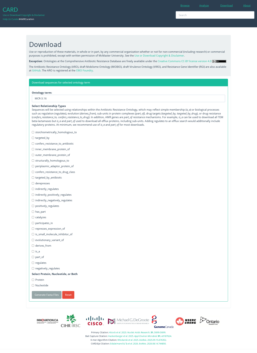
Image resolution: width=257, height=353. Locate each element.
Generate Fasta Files (47, 294)
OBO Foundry (84, 70)
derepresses (42, 183)
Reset (68, 294)
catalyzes (40, 217)
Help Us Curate (10, 19)
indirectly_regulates (47, 189)
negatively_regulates (47, 268)
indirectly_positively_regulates (53, 194)
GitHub (36, 70)
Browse (185, 5)
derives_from (43, 245)
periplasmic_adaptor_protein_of (54, 166)
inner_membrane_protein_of (52, 149)
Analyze (204, 5)
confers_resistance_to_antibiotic (54, 143)
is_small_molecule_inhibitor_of (53, 234)
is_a (37, 251)
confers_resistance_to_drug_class (55, 172)
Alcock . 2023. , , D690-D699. (137, 332)
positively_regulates (47, 206)
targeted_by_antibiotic (48, 177)
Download (226, 5)
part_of (39, 257)
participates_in (44, 223)
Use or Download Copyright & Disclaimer (24, 15)
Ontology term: (42, 92)
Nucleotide (41, 285)
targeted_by (42, 137)
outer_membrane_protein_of (52, 155)
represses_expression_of (50, 228)
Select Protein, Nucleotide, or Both (55, 274)
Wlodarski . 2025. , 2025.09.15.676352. (142, 339)
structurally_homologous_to (52, 160)
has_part (40, 211)
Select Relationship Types (49, 106)
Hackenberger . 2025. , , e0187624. (140, 336)
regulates (40, 262)
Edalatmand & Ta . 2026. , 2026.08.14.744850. (138, 343)
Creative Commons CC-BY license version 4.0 (185, 61)
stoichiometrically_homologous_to (56, 132)
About (247, 5)
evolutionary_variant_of (49, 240)
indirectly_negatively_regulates (53, 200)
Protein (39, 279)
